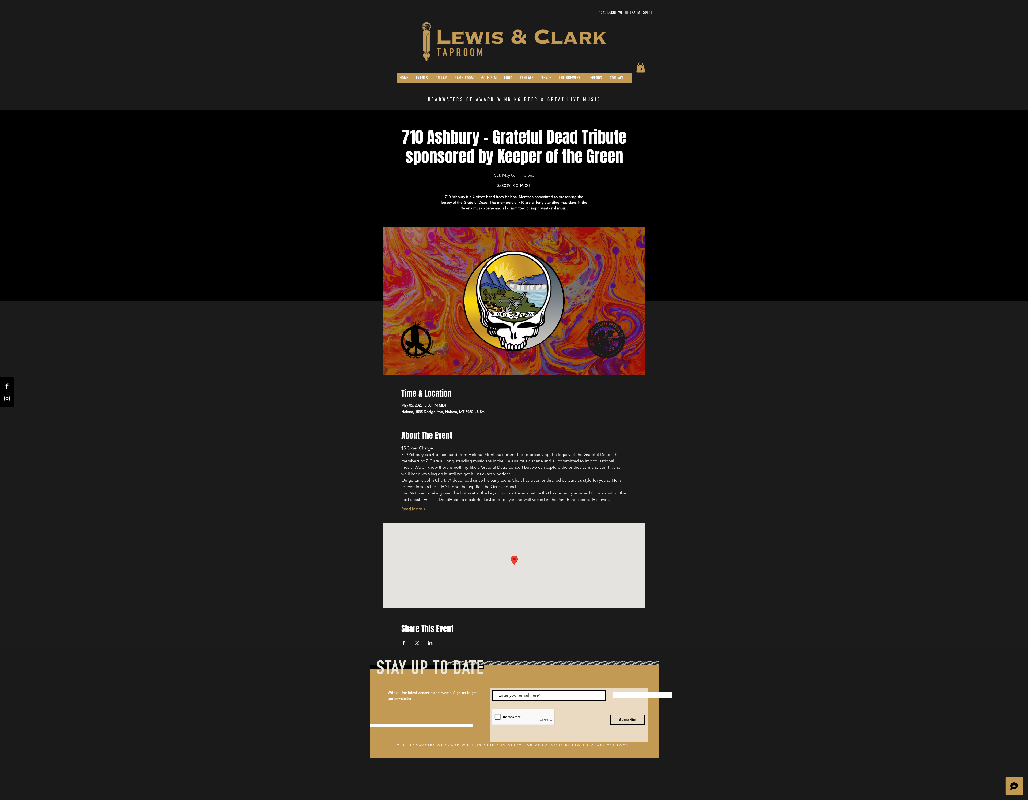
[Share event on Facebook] (403, 643)
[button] (640, 67)
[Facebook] (7, 386)
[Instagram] (7, 398)
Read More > (413, 508)
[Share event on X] (416, 643)
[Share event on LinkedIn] (430, 643)
